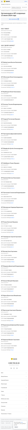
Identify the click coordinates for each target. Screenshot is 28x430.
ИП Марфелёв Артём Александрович (12, 148)
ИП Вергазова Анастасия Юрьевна (11, 310)
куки (22, 422)
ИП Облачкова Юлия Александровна (11, 77)
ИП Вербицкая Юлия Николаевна (11, 91)
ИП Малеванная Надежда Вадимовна (12, 207)
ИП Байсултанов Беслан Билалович (11, 62)
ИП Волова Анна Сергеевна (9, 251)
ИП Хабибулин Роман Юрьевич (10, 163)
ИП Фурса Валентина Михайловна (11, 295)
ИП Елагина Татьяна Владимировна (11, 104)
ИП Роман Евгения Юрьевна (9, 222)
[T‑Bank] (7, 1)
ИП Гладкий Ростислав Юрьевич (10, 119)
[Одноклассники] (14, 368)
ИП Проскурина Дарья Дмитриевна (11, 134)
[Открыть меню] (2, 1)
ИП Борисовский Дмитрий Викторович (12, 325)
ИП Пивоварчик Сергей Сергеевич (11, 236)
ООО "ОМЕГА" (5, 28)
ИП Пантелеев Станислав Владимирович (13, 192)
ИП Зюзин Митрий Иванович (9, 281)
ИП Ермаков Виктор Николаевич (10, 178)
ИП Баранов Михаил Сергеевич (10, 339)
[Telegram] (17, 368)
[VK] (11, 368)
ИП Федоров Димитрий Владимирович (12, 266)
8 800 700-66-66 (14, 363)
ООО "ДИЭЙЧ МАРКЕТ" (8, 45)
